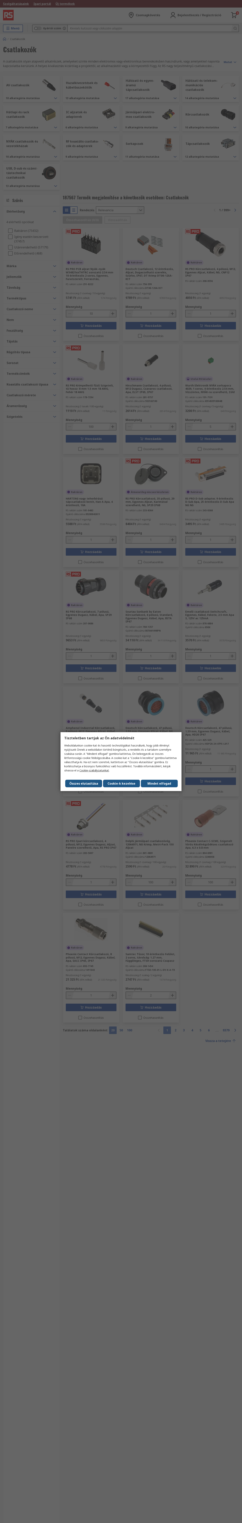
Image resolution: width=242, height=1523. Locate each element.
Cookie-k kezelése (121, 783)
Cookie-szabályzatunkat (94, 770)
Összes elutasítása (83, 783)
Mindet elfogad (159, 783)
